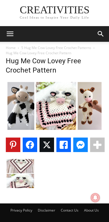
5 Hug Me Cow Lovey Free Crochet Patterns (56, 47)
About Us (91, 210)
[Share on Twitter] (47, 145)
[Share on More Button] (97, 145)
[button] (10, 34)
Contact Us (69, 210)
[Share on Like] (63, 145)
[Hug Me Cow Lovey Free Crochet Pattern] (54, 129)
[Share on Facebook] (30, 145)
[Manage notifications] (95, 197)
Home (11, 47)
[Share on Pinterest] (13, 145)
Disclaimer (46, 210)
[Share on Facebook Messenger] (80, 145)
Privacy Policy (21, 210)
